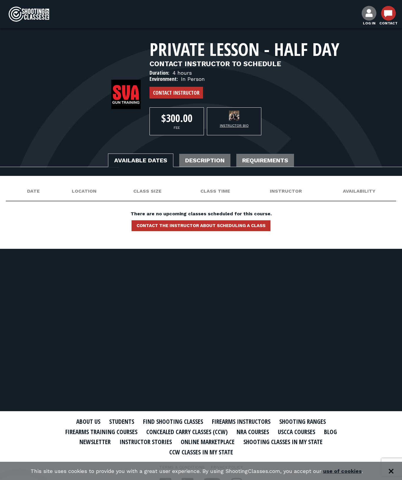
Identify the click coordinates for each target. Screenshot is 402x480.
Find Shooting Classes (173, 421)
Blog (330, 432)
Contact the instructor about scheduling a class (201, 225)
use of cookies (342, 471)
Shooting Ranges (302, 421)
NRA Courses (253, 432)
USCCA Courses (296, 432)
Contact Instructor (176, 92)
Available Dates (140, 160)
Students (121, 421)
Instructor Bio (234, 126)
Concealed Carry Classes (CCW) (187, 432)
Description (205, 160)
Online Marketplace (208, 442)
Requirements (265, 160)
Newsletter (95, 442)
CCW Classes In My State (201, 452)
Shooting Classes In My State (283, 442)
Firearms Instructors (241, 421)
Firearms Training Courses (101, 432)
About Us (88, 421)
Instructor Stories (145, 442)
